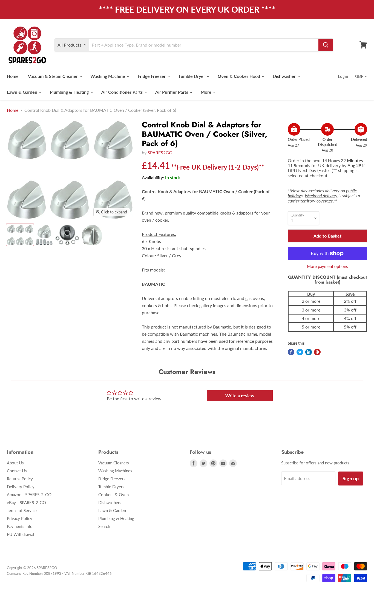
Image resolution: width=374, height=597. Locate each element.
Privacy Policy (19, 518)
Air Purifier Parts (172, 92)
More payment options (327, 266)
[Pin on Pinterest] (317, 352)
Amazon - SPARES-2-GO (29, 494)
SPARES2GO (160, 152)
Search (104, 526)
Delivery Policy (20, 486)
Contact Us (17, 470)
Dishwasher (285, 76)
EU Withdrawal (20, 534)
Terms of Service (22, 510)
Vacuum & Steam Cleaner (53, 76)
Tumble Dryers (111, 486)
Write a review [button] (239, 395)
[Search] (325, 45)
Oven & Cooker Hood (239, 76)
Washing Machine (108, 76)
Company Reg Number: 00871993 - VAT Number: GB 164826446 (59, 573)
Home (13, 76)
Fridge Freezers (111, 478)
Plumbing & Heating (70, 92)
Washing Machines (115, 470)
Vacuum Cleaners (113, 462)
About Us (15, 462)
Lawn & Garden (22, 92)
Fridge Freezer (152, 76)
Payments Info (20, 526)
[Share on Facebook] (291, 352)
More (206, 92)
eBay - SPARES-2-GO (26, 502)
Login (343, 76)
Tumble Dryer (192, 76)
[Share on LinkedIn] (308, 352)
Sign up (351, 478)
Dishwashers (109, 502)
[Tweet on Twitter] (300, 352)
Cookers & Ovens (114, 494)
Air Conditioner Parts (122, 92)
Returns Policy (20, 478)
